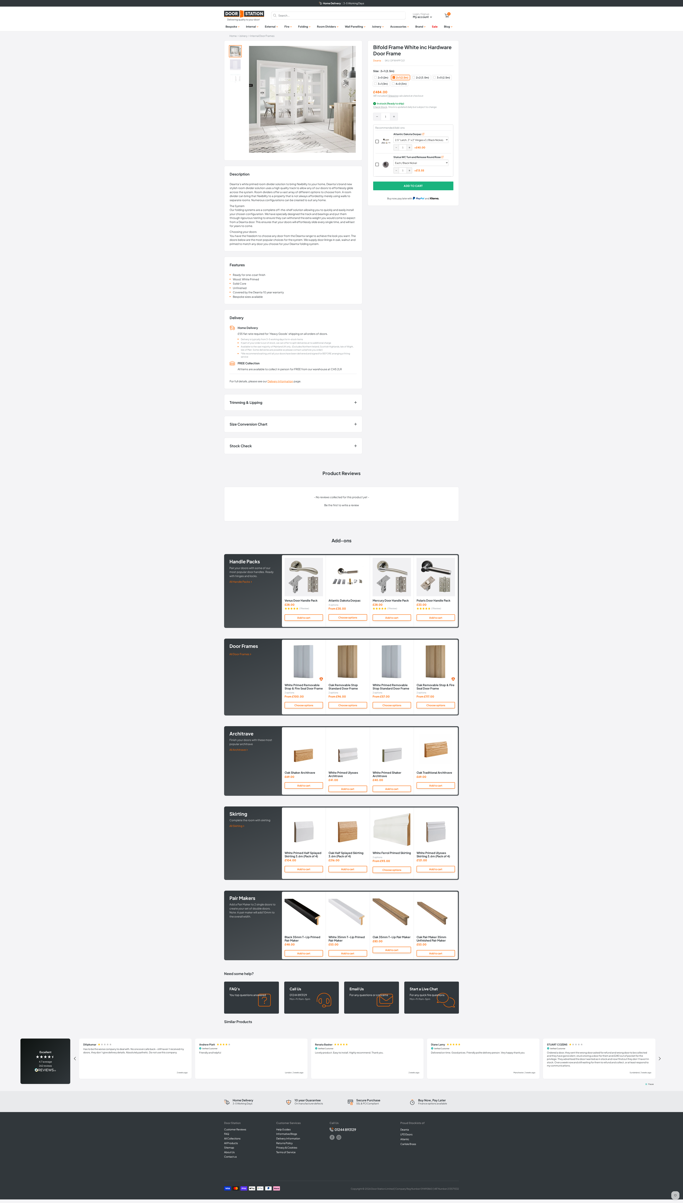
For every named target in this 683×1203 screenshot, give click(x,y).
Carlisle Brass (408, 1144)
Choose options (347, 617)
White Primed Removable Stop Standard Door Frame (391, 686)
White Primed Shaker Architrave (387, 774)
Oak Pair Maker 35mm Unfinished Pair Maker (431, 938)
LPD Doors (406, 1134)
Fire (286, 26)
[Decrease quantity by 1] (377, 116)
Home (233, 35)
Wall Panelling (354, 26)
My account (421, 17)
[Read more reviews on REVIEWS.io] (45, 1070)
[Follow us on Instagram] (338, 1137)
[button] (341, 504)
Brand (419, 26)
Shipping (393, 95)
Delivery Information (280, 381)
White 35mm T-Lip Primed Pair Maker (347, 938)
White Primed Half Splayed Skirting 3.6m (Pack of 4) (303, 854)
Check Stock (380, 107)
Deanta (377, 60)
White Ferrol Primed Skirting (392, 853)
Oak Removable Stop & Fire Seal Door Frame (435, 686)
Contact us (230, 1156)
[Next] (458, 591)
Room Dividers (326, 26)
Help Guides (283, 1129)
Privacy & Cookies (286, 1147)
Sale (435, 26)
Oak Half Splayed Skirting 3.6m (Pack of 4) (346, 854)
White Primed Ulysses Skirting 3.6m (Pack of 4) (433, 854)
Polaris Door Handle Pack (433, 600)
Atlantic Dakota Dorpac (407, 134)
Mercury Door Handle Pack (391, 600)
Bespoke (231, 26)
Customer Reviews (235, 1129)
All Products (231, 1143)
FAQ (226, 1133)
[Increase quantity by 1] (394, 116)
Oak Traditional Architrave (434, 772)
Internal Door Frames (262, 35)
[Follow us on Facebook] (332, 1137)
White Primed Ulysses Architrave (343, 774)
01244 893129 (345, 1130)
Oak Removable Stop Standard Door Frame (343, 686)
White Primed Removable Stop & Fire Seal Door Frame (304, 686)
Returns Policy (284, 1143)
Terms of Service (286, 1152)
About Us (229, 1152)
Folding (303, 26)
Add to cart (413, 185)
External (270, 26)
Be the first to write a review (341, 505)
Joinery (376, 26)
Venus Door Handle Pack (301, 600)
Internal (251, 26)
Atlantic (404, 1139)
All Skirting (236, 825)
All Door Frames (239, 654)
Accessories (398, 26)
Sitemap (229, 1147)
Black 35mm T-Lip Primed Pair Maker (302, 938)
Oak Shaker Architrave (300, 772)
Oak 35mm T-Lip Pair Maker (392, 937)
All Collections (232, 1138)
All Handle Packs (240, 581)
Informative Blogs (286, 1133)
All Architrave (237, 749)
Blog (447, 26)
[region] (367, 1058)
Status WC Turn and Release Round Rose (417, 157)
